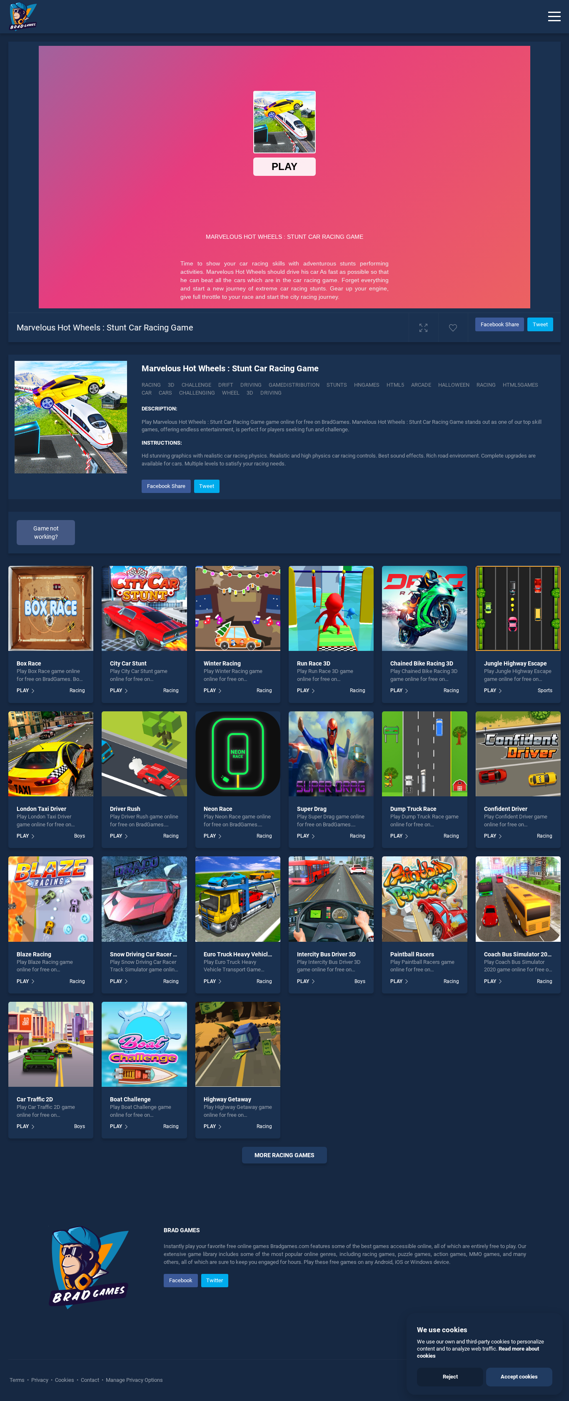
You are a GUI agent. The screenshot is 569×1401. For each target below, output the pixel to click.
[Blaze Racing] (50, 898)
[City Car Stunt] (144, 608)
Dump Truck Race (413, 809)
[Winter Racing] (237, 608)
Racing (151, 385)
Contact (90, 1380)
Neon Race (218, 809)
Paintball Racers (412, 954)
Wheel (231, 393)
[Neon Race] (237, 753)
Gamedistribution (294, 385)
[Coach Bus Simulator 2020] (518, 898)
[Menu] (554, 17)
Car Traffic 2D (35, 1099)
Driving (251, 385)
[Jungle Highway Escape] (518, 608)
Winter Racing (222, 663)
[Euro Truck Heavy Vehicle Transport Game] (237, 898)
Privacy (40, 1380)
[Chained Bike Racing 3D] (424, 608)
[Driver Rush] (144, 753)
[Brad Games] (18, 16)
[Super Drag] (331, 753)
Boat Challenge (130, 1099)
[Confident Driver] (518, 753)
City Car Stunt (128, 663)
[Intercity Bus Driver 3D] (331, 898)
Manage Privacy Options (134, 1380)
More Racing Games (284, 1155)
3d (250, 393)
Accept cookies (519, 1376)
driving (271, 393)
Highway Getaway (227, 1099)
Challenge (196, 385)
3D (171, 385)
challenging (197, 393)
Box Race (29, 663)
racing (486, 385)
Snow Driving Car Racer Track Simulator (162, 954)
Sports (545, 690)
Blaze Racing (34, 954)
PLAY (23, 690)
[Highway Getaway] (237, 1044)
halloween (453, 385)
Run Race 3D (313, 663)
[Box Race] (50, 608)
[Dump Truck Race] (424, 753)
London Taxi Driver (41, 809)
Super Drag (312, 809)
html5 (395, 385)
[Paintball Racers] (424, 898)
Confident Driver (505, 809)
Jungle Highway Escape (515, 663)
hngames (366, 385)
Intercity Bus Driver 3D (326, 954)
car (147, 393)
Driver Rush (125, 809)
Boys (79, 836)
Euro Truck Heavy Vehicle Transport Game (260, 954)
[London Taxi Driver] (50, 753)
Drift (225, 385)
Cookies (64, 1380)
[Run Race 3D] (331, 608)
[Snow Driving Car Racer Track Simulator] (144, 898)
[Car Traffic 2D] (50, 1044)
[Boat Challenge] (144, 1044)
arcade (421, 385)
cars (165, 393)
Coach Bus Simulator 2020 (519, 954)
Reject (450, 1376)
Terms (18, 1380)
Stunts (337, 385)
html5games (520, 385)
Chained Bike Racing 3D (421, 663)
